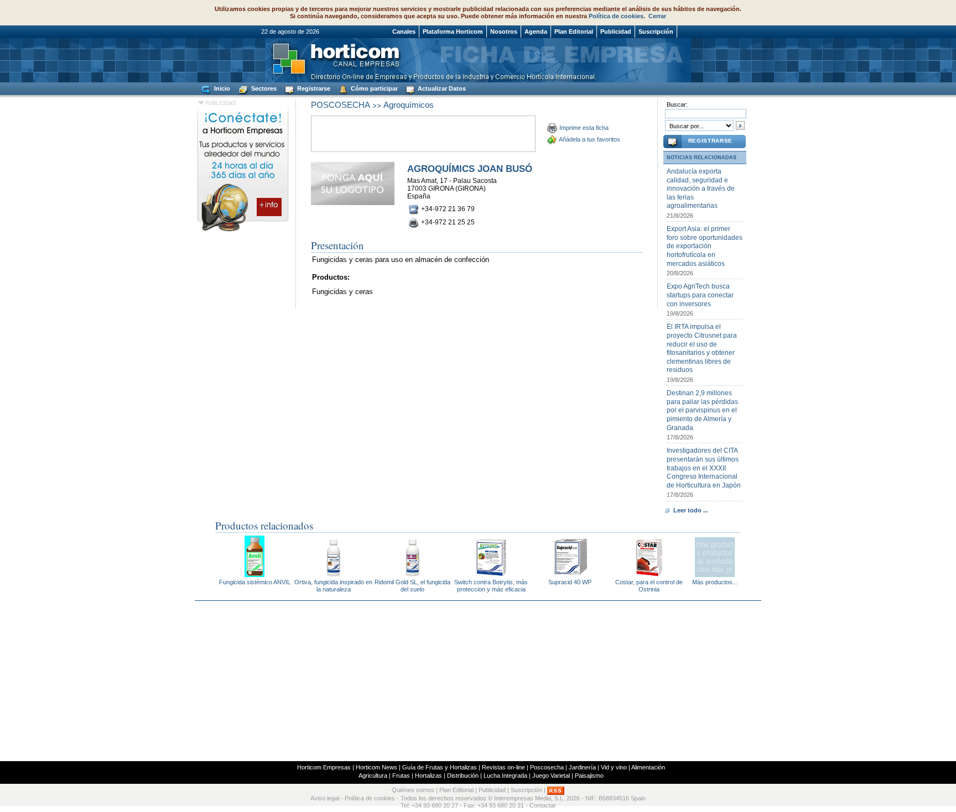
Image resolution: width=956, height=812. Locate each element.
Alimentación (648, 767)
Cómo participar (373, 88)
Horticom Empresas (324, 767)
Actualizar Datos (441, 88)
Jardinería (582, 767)
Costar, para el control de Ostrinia (649, 586)
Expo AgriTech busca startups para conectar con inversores (700, 294)
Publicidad (615, 31)
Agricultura (372, 775)
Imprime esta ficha (584, 127)
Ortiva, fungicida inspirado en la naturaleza (333, 586)
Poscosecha (547, 767)
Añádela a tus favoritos (589, 139)
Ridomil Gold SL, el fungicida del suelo (412, 586)
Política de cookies (616, 16)
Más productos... (714, 582)
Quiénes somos (413, 790)
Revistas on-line (503, 767)
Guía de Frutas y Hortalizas (439, 767)
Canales (403, 31)
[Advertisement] (478, 681)
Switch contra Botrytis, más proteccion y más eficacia (491, 586)
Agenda (535, 31)
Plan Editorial (573, 31)
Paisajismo (589, 775)
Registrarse (312, 88)
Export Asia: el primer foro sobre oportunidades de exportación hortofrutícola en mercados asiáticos (704, 246)
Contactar (542, 805)
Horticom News (376, 767)
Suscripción (655, 31)
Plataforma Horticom (453, 31)
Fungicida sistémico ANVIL (254, 582)
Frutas (401, 775)
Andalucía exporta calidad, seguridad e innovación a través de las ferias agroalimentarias (701, 188)
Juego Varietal (551, 775)
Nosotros (503, 31)
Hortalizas (428, 775)
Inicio (221, 88)
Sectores (263, 88)
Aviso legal (324, 798)
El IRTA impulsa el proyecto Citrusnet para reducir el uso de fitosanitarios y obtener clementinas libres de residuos (702, 348)
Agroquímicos (408, 104)
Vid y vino (614, 767)
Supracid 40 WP (569, 582)
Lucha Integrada (505, 775)
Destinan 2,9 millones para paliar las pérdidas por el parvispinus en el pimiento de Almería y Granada (702, 410)
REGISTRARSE (710, 141)
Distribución (463, 775)
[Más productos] (715, 574)
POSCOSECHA (340, 104)
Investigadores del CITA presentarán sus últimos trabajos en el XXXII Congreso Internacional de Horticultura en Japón (704, 468)
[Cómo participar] (243, 231)
